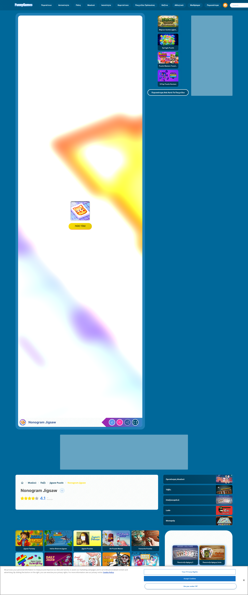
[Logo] (23, 5)
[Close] (244, 580)
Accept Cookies (190, 578)
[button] (225, 5)
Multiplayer (195, 5)
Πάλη (78, 5)
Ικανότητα (106, 5)
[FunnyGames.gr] (22, 482)
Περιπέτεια (46, 5)
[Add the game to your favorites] (62, 490)
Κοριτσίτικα (123, 5)
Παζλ (43, 482)
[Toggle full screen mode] (135, 422)
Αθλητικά (179, 5)
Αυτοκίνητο (63, 5)
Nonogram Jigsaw (77, 482)
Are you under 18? (191, 586)
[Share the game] (127, 422)
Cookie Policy (108, 572)
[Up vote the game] (112, 422)
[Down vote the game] (120, 422)
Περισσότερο (213, 5)
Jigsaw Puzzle (56, 482)
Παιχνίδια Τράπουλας (145, 5)
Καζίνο (165, 5)
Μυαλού (91, 5)
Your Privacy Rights (190, 572)
